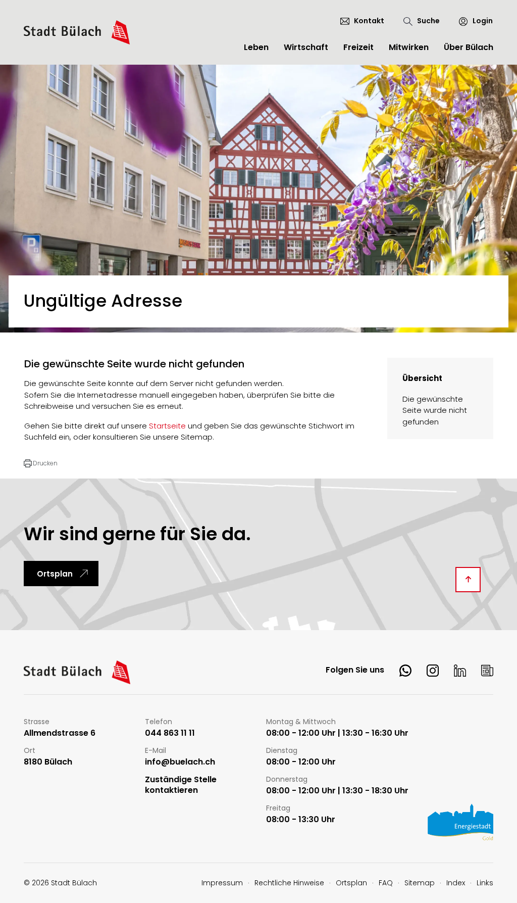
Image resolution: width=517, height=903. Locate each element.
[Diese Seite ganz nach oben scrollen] (468, 579)
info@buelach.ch (180, 762)
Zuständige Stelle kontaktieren (181, 785)
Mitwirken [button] (409, 47)
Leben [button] (256, 47)
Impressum (222, 883)
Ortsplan (55, 573)
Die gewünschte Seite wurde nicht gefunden (434, 410)
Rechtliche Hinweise (289, 883)
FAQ (386, 883)
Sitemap (419, 883)
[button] (41, 463)
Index (455, 883)
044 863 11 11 (170, 733)
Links (485, 883)
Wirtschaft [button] (306, 47)
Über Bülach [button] (468, 47)
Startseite (167, 425)
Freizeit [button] (358, 47)
